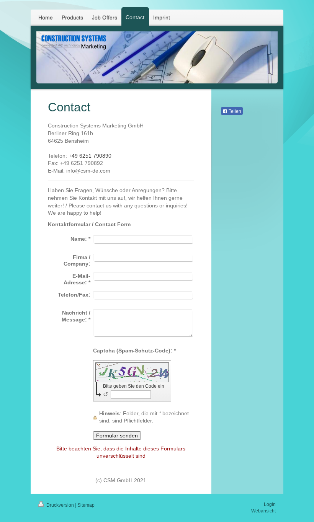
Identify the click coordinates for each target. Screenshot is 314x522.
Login (270, 504)
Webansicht (263, 511)
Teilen (234, 111)
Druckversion (60, 505)
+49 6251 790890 (90, 156)
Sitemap (86, 505)
